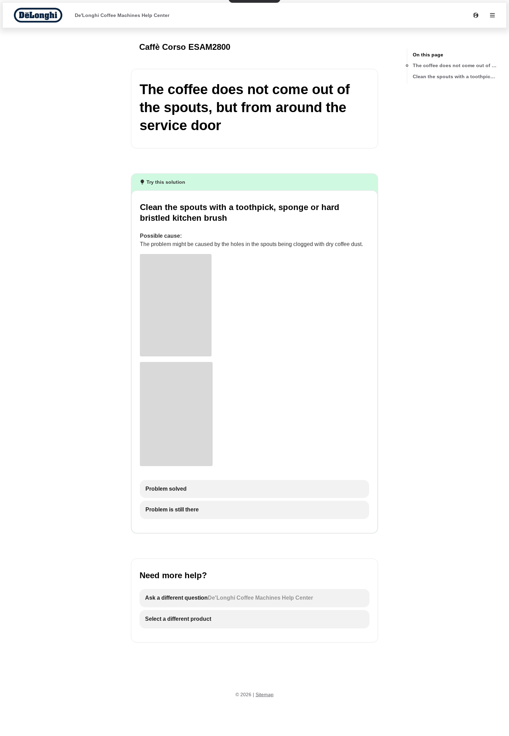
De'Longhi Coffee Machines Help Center (122, 15)
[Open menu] (492, 15)
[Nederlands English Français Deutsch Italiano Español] (475, 15)
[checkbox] (254, 489)
